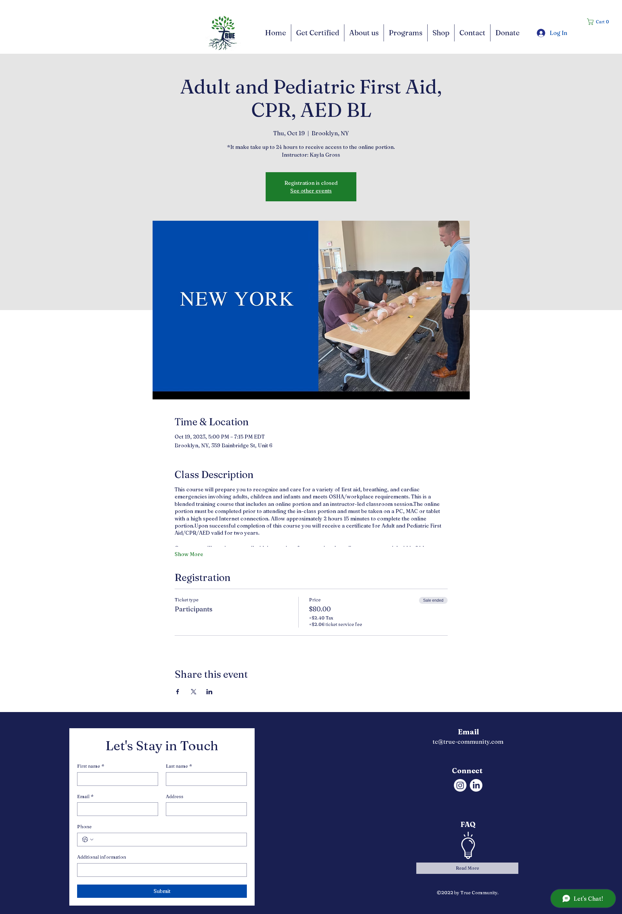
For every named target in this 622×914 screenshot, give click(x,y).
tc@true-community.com (467, 741)
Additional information (101, 857)
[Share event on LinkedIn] (209, 691)
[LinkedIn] (476, 785)
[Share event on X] (193, 691)
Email (85, 796)
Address (174, 796)
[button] (600, 21)
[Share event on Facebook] (178, 691)
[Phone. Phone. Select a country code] (87, 839)
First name (90, 766)
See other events (311, 190)
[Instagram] (460, 785)
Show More (189, 554)
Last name (179, 766)
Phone (84, 827)
